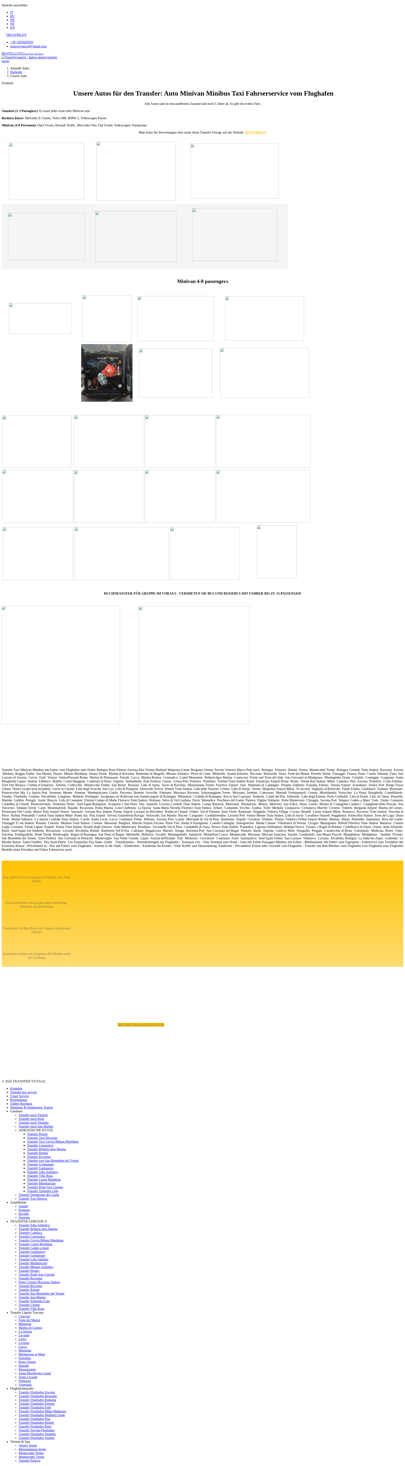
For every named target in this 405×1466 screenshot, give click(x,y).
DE (12, 20)
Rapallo (24, 1365)
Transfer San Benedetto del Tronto (41, 1293)
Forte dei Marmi (29, 1320)
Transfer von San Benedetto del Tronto (53, 1160)
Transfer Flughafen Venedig (37, 1434)
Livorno (24, 1343)
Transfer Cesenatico (40, 1145)
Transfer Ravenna (39, 1157)
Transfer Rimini (37, 1153)
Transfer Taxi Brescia (33, 1198)
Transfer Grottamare (40, 1164)
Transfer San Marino (32, 1297)
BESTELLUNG (13, 53)
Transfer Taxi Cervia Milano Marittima (52, 1141)
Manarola (25, 1324)
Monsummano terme (32, 1449)
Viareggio (25, 1384)
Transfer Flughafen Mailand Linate (42, 1415)
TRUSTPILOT (255, 132)
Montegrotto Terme (31, 1457)
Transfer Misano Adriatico (36, 1267)
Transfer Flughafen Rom (35, 1426)
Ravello (24, 1214)
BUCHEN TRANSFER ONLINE (141, 1024)
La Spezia (25, 1331)
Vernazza (25, 1381)
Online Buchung (21, 1103)
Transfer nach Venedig (34, 1122)
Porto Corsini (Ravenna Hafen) (39, 1282)
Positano (24, 1210)
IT (11, 12)
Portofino (25, 1358)
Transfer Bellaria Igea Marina (46, 1149)
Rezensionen (18, 1100)
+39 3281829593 (21, 42)
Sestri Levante (28, 1377)
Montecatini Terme (31, 1453)
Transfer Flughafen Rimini (36, 1422)
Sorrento (24, 1217)
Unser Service (19, 1096)
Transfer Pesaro (37, 1134)
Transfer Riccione (30, 1286)
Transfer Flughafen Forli (35, 1407)
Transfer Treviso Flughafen (37, 1430)
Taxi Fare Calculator (34, 54)
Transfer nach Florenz (33, 1115)
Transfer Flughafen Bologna (37, 1400)
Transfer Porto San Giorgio (45, 1187)
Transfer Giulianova (40, 1168)
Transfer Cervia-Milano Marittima (41, 1240)
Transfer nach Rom (31, 1119)
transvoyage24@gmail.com (28, 46)
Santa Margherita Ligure (35, 1373)
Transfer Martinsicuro (41, 1183)
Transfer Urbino (29, 1305)
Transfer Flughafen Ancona (37, 1392)
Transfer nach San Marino (36, 1126)
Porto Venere (27, 1362)
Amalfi (23, 1206)
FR (12, 24)
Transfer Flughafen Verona (36, 1438)
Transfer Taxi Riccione (42, 1138)
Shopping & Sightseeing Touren (31, 1107)
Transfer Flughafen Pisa (34, 1419)
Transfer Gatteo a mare (34, 1248)
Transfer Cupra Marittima (44, 1179)
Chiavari (24, 1316)
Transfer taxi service (23, 1092)
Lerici (22, 1339)
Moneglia (25, 1350)
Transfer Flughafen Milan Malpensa (42, 1411)
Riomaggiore (27, 1369)
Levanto (24, 1335)
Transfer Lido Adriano (33, 1259)
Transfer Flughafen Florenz (37, 1403)
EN (12, 27)
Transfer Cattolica (30, 1233)
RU (12, 16)
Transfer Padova (29, 1460)
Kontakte (16, 1088)
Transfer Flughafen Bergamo (38, 1396)
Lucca (23, 1346)
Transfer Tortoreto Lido (42, 1191)
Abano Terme (28, 1445)
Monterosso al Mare (32, 1354)
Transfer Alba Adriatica (42, 1172)
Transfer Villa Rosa (40, 1176)
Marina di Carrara (30, 1327)
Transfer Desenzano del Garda (39, 1195)
